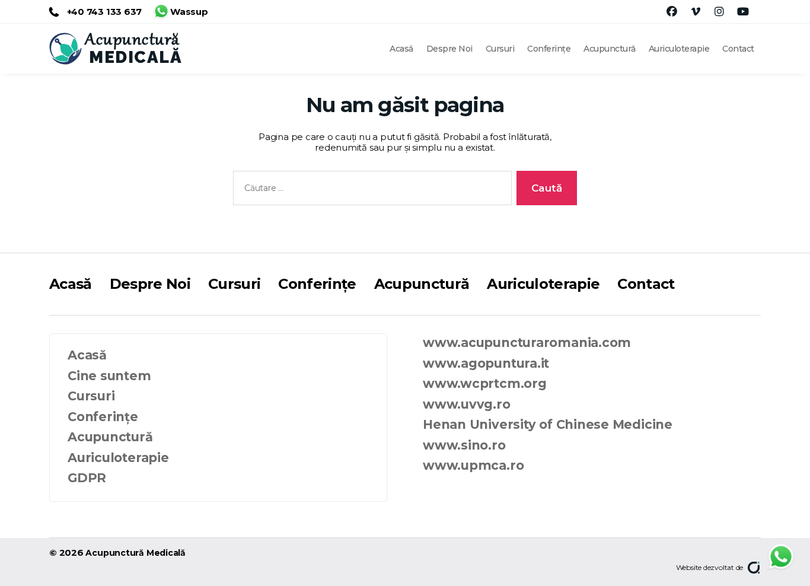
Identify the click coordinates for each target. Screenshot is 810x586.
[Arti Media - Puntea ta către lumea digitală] (754, 567)
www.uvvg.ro (467, 404)
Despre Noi (449, 48)
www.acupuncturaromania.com (527, 342)
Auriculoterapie (679, 48)
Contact (738, 48)
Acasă (401, 48)
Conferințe (548, 48)
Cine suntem (109, 375)
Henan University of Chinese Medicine (547, 424)
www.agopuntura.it (486, 363)
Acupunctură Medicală (135, 552)
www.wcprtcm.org (485, 383)
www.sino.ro (464, 445)
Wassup (189, 9)
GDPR (87, 477)
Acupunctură (609, 48)
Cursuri (500, 48)
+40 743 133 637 (103, 11)
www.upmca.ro (473, 465)
